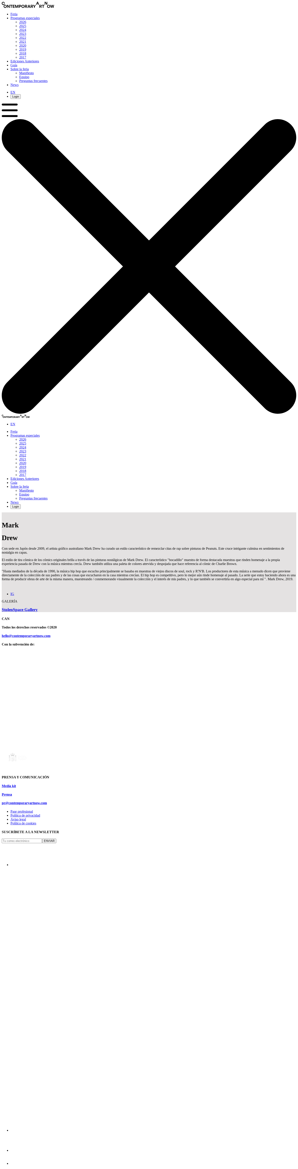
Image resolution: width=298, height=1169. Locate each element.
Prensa (7, 794)
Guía (13, 65)
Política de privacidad (25, 815)
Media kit (9, 786)
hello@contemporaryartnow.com (26, 636)
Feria (13, 14)
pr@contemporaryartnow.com (24, 803)
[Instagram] (20, 865)
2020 (22, 45)
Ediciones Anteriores (24, 61)
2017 (22, 57)
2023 (22, 34)
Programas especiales (25, 18)
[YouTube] (16, 1163)
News (14, 85)
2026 (22, 22)
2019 (22, 49)
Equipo (24, 77)
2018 (22, 53)
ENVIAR (49, 841)
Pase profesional (21, 811)
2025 (22, 26)
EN (12, 92)
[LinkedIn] (20, 1150)
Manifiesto (26, 73)
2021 (22, 41)
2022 (22, 37)
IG (12, 594)
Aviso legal (18, 819)
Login (15, 96)
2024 (22, 30)
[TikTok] (143, 1130)
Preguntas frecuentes (33, 81)
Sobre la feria (19, 69)
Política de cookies (23, 823)
